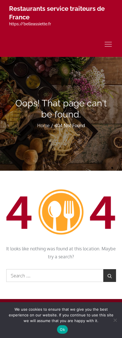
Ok (62, 329)
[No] (115, 320)
